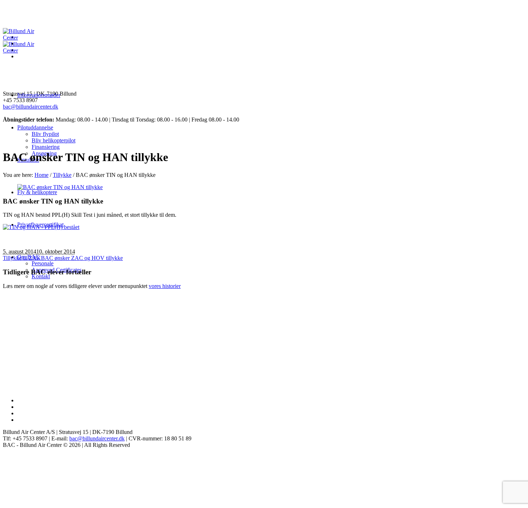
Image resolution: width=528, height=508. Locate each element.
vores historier (165, 286)
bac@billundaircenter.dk (30, 107)
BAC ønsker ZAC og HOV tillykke (82, 258)
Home (41, 175)
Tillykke (62, 175)
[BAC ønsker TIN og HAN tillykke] (60, 187)
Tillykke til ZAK (22, 258)
